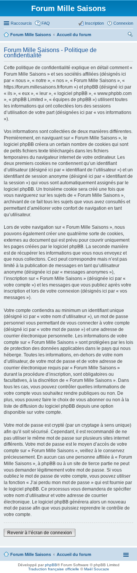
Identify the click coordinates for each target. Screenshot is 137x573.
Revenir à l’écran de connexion (39, 532)
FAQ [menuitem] (45, 23)
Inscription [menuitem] (94, 23)
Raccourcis (21, 23)
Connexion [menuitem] (123, 23)
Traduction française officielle (53, 569)
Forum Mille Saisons (30, 554)
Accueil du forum (74, 554)
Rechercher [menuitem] (130, 35)
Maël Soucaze (96, 569)
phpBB (51, 565)
